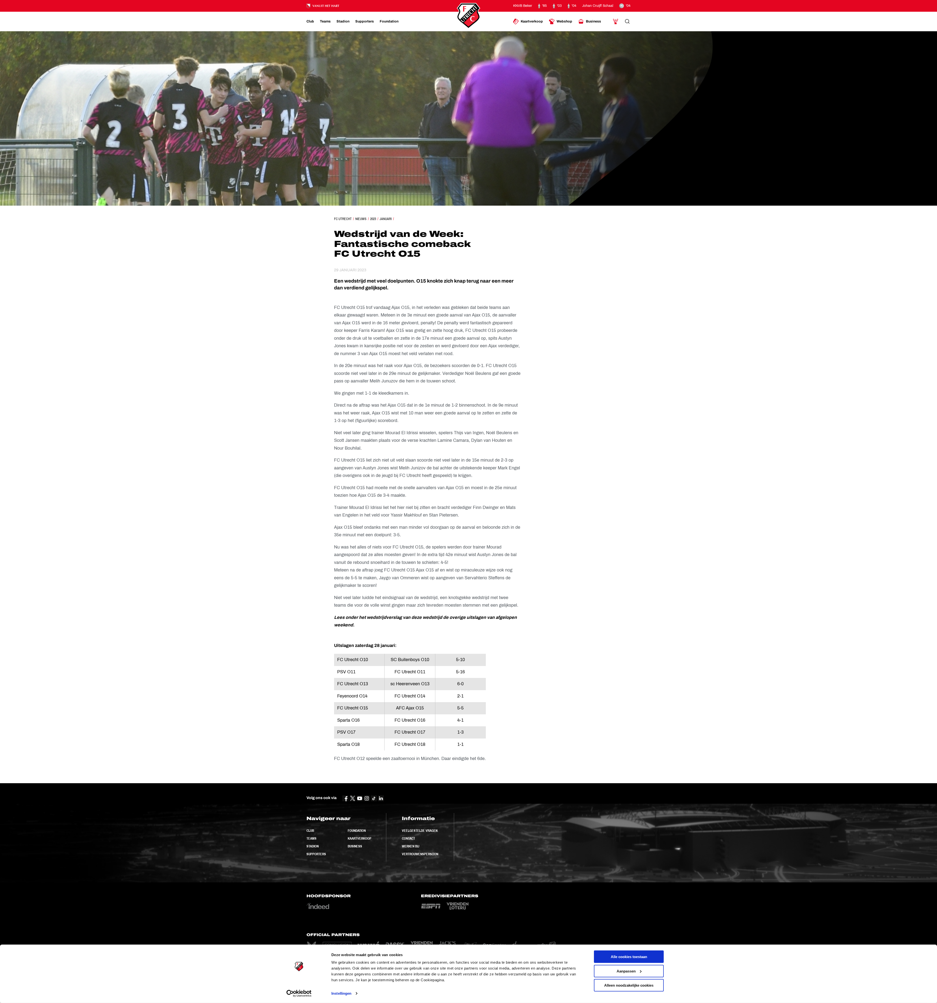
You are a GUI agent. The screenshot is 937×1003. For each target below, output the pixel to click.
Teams (311, 838)
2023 (373, 219)
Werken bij (410, 846)
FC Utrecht (343, 219)
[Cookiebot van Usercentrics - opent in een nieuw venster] (299, 993)
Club (310, 830)
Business (355, 846)
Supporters (316, 854)
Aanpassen (626, 971)
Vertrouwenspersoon (420, 854)
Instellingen (341, 993)
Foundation (357, 830)
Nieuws (361, 219)
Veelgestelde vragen (420, 830)
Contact (408, 838)
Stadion (312, 846)
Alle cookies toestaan (629, 957)
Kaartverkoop (359, 838)
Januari (386, 219)
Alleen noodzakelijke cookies (628, 985)
